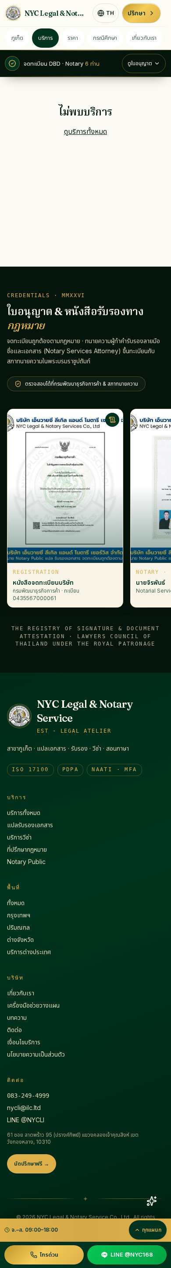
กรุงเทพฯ (18, 915)
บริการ (45, 37)
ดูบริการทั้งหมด (85, 131)
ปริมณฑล (18, 927)
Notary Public (26, 861)
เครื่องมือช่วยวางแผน (33, 1005)
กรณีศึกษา (105, 37)
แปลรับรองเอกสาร (30, 825)
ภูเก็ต (17, 37)
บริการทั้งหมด (23, 812)
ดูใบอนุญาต (140, 63)
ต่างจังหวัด (20, 939)
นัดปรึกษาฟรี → (31, 1163)
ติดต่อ (14, 1029)
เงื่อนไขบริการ (23, 1042)
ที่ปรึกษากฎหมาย (27, 849)
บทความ (17, 1017)
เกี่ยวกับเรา (144, 37)
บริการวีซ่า (19, 837)
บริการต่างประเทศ (29, 951)
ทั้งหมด (16, 902)
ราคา (73, 37)
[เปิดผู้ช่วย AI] (151, 1201)
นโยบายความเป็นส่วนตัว (36, 1054)
